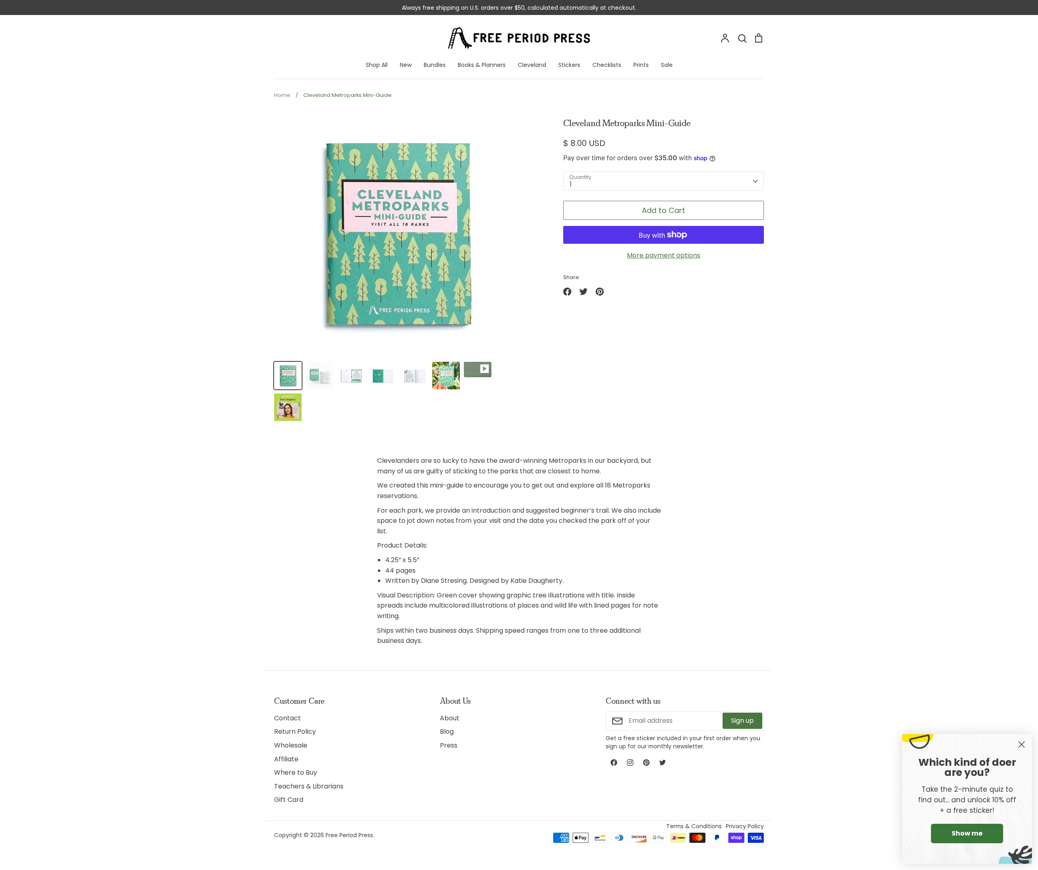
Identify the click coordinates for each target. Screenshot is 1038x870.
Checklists (606, 65)
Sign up (742, 720)
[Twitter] (662, 762)
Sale (667, 65)
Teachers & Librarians (308, 786)
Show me (967, 833)
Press (448, 745)
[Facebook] (614, 762)
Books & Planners (482, 65)
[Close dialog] (1021, 744)
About (449, 718)
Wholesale (290, 745)
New (406, 65)
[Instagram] (630, 762)
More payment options (663, 255)
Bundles (435, 65)
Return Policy (295, 731)
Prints (641, 65)
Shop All (377, 65)
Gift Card (288, 799)
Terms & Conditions (694, 826)
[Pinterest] (646, 762)
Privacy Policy (745, 826)
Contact (287, 718)
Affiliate (286, 759)
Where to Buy (295, 772)
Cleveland (532, 65)
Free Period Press (349, 835)
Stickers (569, 65)
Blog (447, 731)
